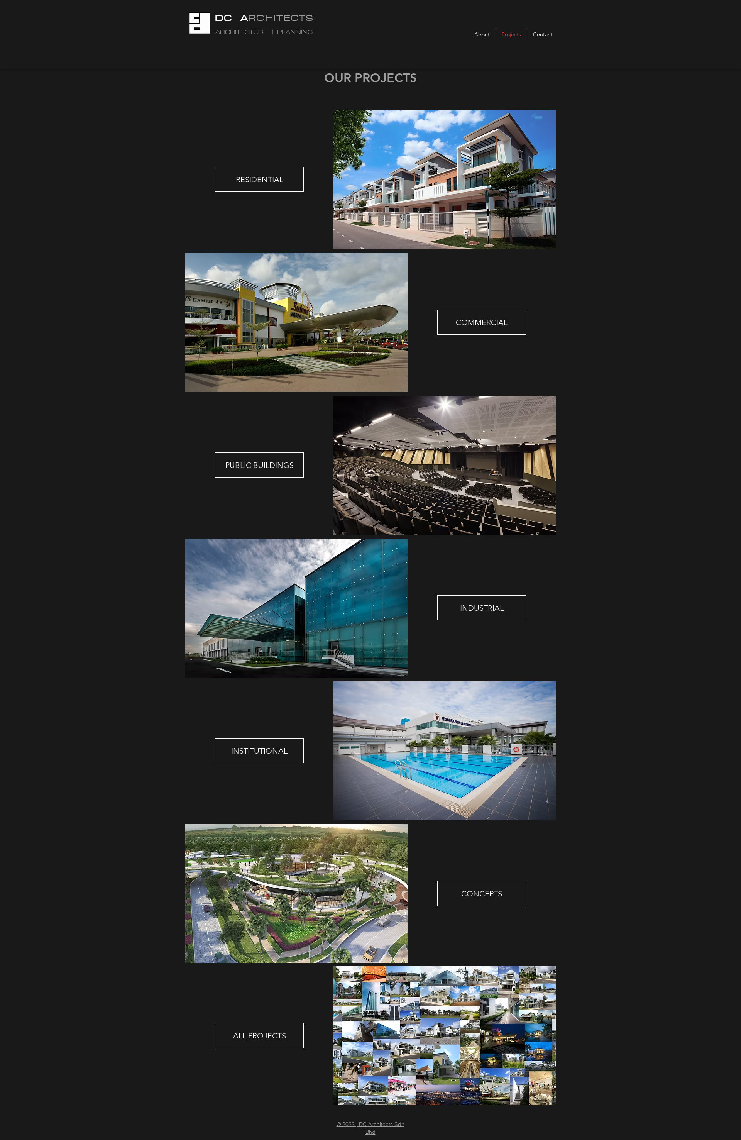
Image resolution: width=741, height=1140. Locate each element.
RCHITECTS (281, 17)
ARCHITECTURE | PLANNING (264, 32)
